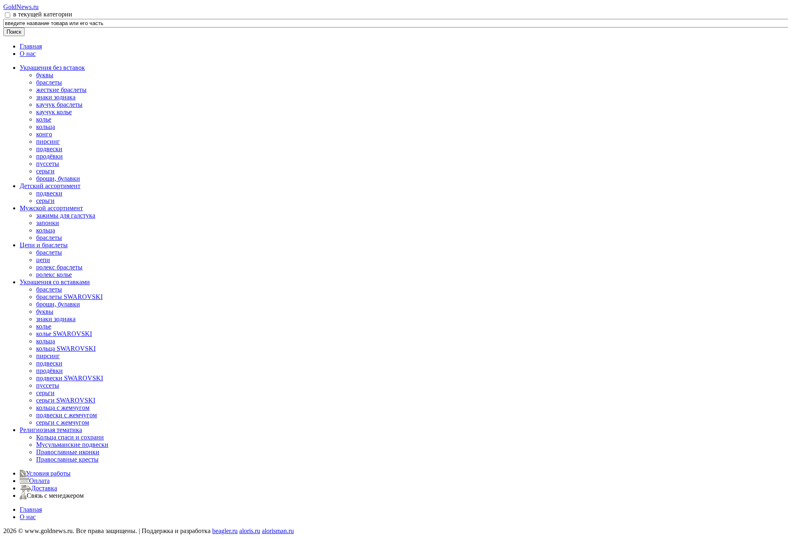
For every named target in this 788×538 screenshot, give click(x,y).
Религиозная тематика (51, 429)
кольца (45, 126)
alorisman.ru (278, 530)
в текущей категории (41, 14)
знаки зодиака (56, 97)
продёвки (49, 156)
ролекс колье (54, 274)
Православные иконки (67, 451)
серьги (45, 171)
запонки (47, 222)
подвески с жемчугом (66, 415)
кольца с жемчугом (62, 407)
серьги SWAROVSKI (65, 400)
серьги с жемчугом (62, 422)
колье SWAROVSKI (64, 333)
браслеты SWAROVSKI (69, 296)
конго (44, 134)
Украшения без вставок (52, 67)
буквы (44, 74)
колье (43, 119)
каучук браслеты (59, 104)
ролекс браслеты (59, 267)
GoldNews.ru (21, 6)
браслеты (49, 82)
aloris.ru (249, 530)
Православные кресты (67, 459)
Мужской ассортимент (51, 208)
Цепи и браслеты (44, 244)
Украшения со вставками (55, 281)
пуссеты (47, 163)
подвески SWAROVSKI (69, 378)
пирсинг (48, 141)
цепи (43, 259)
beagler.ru (225, 530)
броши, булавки (58, 178)
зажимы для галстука (65, 215)
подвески (49, 148)
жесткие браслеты (61, 89)
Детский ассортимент (50, 185)
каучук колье (54, 111)
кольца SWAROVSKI (66, 348)
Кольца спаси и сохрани (70, 437)
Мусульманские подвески (72, 444)
